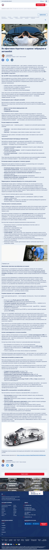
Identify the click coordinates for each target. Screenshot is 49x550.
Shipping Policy (39, 540)
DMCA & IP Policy (22, 540)
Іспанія (14, 505)
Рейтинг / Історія (19, 18)
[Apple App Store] (28, 524)
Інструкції (16, 17)
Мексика (14, 506)
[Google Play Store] (35, 524)
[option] (12, 485)
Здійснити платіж (43, 524)
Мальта (3, 515)
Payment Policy (18, 540)
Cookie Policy (15, 540)
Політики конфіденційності (44, 540)
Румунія (3, 508)
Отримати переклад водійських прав (8, 498)
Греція (3, 512)
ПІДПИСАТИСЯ (43, 14)
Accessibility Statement (27, 540)
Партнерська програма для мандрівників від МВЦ (11, 499)
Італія (14, 508)
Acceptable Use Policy (11, 540)
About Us (3, 540)
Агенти (9, 17)
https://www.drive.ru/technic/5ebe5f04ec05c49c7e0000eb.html (31, 455)
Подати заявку (40, 4)
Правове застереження (6, 546)
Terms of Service (6, 540)
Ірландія (3, 509)
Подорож (33, 18)
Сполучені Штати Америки (6, 505)
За (9, 55)
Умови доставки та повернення (34, 540)
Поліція (11, 18)
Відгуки (26, 18)
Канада (14, 512)
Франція (14, 509)
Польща (14, 515)
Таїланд (14, 511)
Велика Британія (5, 506)
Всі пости (3, 17)
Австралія (3, 511)
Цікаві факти (4, 18)
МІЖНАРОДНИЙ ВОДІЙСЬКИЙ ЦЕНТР (7, 1)
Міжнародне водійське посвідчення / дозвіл (29, 17)
